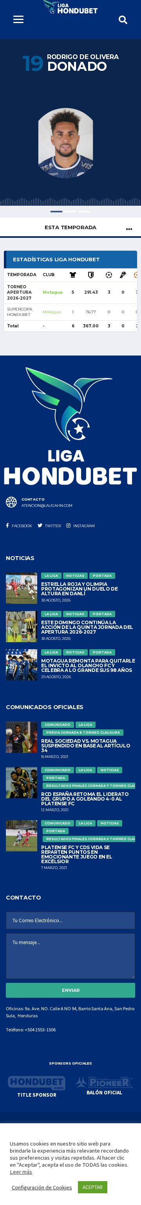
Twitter (52, 526)
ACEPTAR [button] (93, 1187)
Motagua (53, 292)
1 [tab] (56, 211)
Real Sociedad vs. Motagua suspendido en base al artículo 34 (85, 745)
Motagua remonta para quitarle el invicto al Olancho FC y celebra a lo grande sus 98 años (88, 665)
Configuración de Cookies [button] (42, 1187)
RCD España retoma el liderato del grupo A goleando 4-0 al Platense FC (85, 798)
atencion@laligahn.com (47, 506)
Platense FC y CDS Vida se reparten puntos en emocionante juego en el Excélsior (76, 854)
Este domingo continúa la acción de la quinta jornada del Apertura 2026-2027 (87, 627)
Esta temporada (70, 227)
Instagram (83, 526)
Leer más (21, 1171)
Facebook (21, 526)
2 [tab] (70, 211)
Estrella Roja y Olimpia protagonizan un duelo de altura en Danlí (79, 588)
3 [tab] (84, 211)
